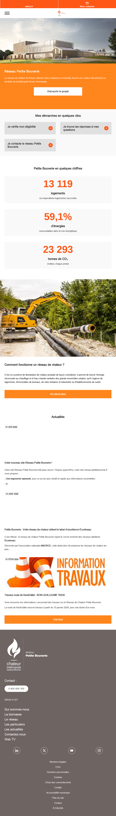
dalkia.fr (29, 6)
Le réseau (11, 719)
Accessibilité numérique (58, 792)
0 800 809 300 (16, 688)
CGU (58, 767)
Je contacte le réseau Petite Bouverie (24, 145)
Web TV (10, 739)
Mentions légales (58, 762)
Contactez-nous (15, 734)
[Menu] (7, 13)
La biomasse (13, 714)
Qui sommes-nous (17, 709)
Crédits (58, 787)
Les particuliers (15, 724)
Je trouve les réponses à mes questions (81, 128)
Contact (58, 803)
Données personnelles (58, 772)
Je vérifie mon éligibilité (22, 126)
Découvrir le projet (58, 91)
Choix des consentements (58, 782)
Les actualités (14, 729)
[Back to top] (103, 805)
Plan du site (58, 797)
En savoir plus (58, 394)
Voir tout (58, 619)
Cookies (58, 777)
